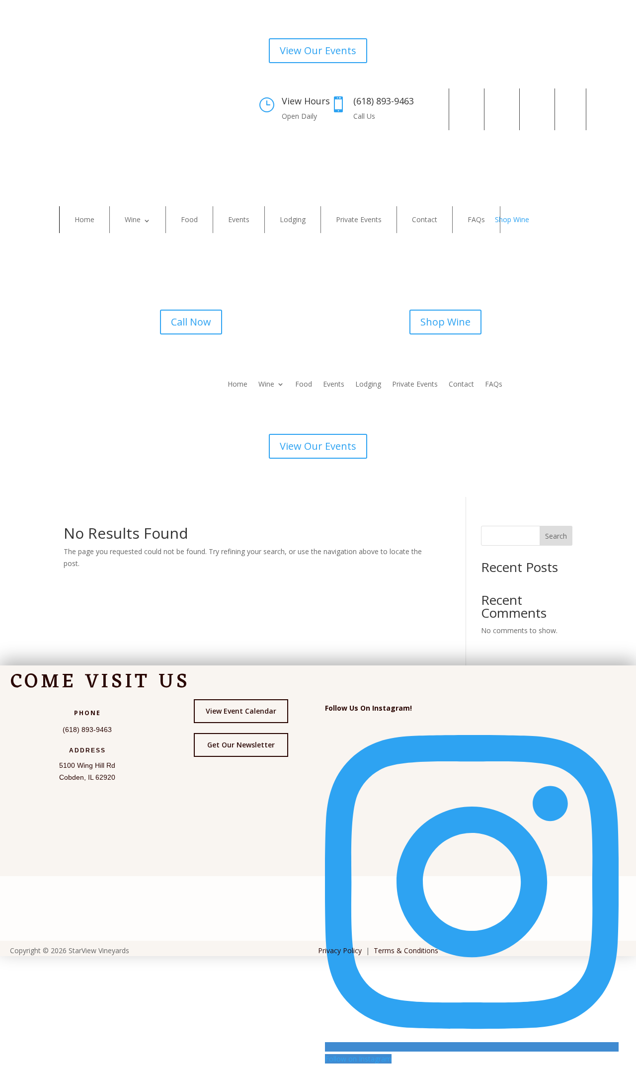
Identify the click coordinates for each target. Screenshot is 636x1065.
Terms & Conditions (406, 950)
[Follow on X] (500, 109)
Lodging (293, 219)
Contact (424, 219)
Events (238, 219)
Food (189, 219)
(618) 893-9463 (383, 101)
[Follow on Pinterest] (535, 109)
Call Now (191, 321)
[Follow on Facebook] (429, 109)
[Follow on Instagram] (465, 109)
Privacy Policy (340, 950)
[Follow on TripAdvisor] (570, 109)
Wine (133, 219)
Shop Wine (512, 219)
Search (556, 536)
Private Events (359, 219)
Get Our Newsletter (241, 744)
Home (84, 219)
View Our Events (318, 50)
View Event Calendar (241, 711)
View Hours (306, 101)
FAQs (476, 219)
